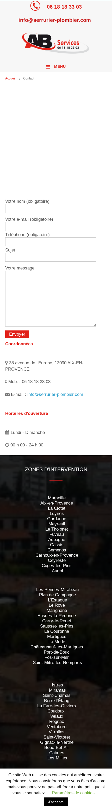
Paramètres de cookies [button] (73, 793)
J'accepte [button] (56, 802)
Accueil (10, 78)
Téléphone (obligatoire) (27, 234)
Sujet (10, 250)
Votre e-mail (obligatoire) (29, 219)
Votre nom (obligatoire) (27, 201)
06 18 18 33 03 (64, 7)
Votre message (19, 268)
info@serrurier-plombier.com (54, 20)
